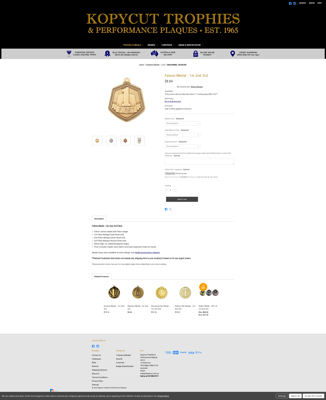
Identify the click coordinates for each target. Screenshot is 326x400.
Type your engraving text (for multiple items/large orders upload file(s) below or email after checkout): (198, 154)
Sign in (312, 3)
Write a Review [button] (197, 87)
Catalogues (96, 359)
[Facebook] (290, 3)
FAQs (94, 363)
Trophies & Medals (132, 45)
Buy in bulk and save (173, 101)
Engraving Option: (176, 142)
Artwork (95, 366)
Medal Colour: (174, 119)
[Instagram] (294, 3)
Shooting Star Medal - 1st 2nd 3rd (160, 307)
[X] (170, 209)
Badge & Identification (190, 45)
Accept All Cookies (313, 396)
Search (302, 3)
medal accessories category (147, 252)
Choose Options (114, 295)
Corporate (167, 45)
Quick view (112, 290)
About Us (95, 374)
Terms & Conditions (100, 377)
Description (99, 219)
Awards (151, 45)
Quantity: (168, 186)
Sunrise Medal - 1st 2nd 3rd (114, 307)
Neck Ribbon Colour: (177, 130)
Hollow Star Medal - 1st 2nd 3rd (185, 307)
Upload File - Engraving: (177, 169)
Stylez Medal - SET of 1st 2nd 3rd (208, 307)
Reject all (295, 396)
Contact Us (96, 355)
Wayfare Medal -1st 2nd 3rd (137, 307)
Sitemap (95, 385)
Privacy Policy (97, 381)
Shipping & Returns (99, 370)
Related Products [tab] (101, 276)
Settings (282, 396)
